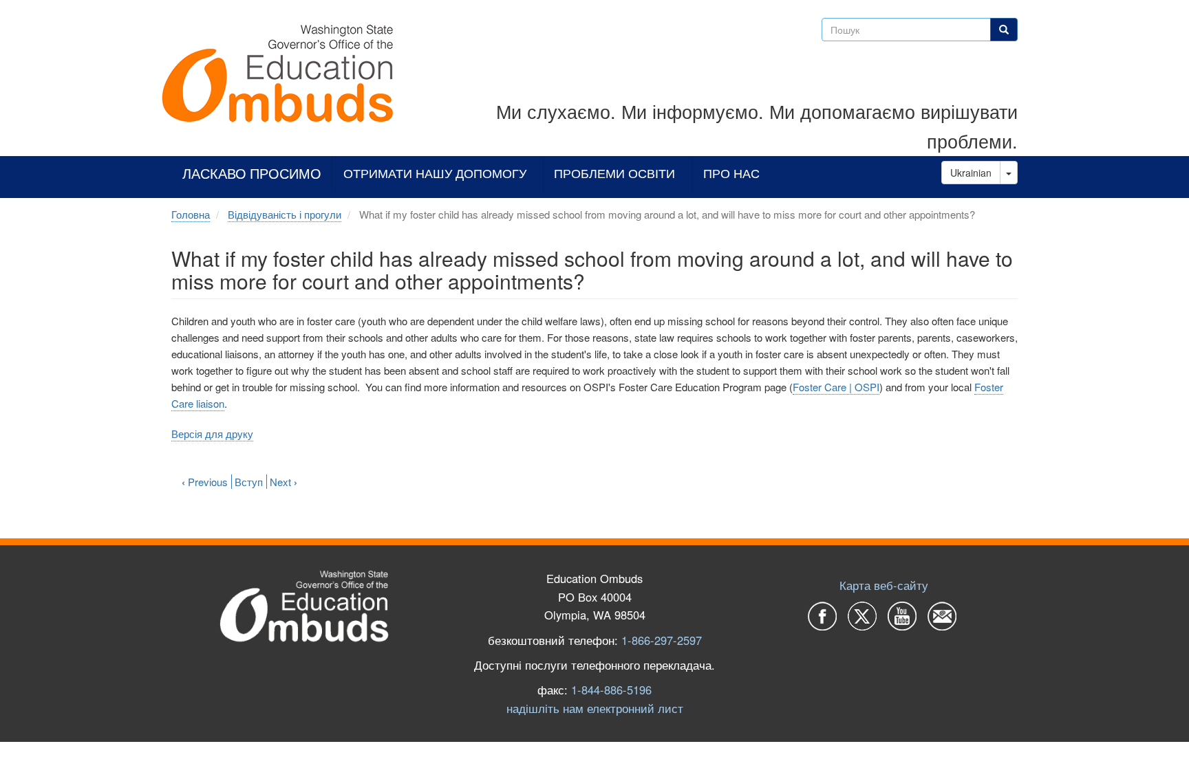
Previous (205, 481)
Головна (190, 214)
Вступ (249, 481)
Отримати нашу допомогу (434, 174)
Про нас (731, 174)
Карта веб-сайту (883, 585)
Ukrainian (971, 172)
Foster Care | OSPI (836, 387)
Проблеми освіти (614, 174)
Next (283, 481)
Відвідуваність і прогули (284, 214)
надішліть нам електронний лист (594, 708)
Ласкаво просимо (251, 173)
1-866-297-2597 (661, 640)
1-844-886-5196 (611, 689)
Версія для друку (212, 433)
